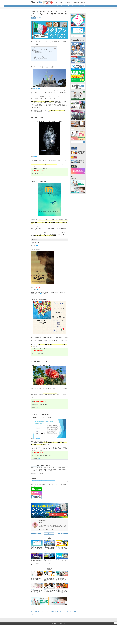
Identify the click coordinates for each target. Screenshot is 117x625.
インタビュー (43, 611)
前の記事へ (36, 533)
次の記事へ (62, 533)
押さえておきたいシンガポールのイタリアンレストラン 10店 (43, 480)
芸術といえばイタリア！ (36, 50)
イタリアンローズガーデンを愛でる (38, 56)
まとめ (45, 5)
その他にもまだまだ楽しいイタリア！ (38, 57)
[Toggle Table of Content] (55, 48)
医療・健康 (74, 5)
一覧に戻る (49, 533)
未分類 (36, 614)
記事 (56, 2)
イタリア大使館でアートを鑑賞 (38, 53)
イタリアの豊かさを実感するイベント (38, 59)
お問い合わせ (83, 2)
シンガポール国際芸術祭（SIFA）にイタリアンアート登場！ (42, 51)
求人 (85, 5)
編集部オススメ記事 (55, 611)
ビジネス (66, 611)
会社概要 (61, 2)
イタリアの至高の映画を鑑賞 (37, 52)
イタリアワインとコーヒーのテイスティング (40, 58)
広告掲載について (68, 2)
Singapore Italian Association (37, 438)
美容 (68, 5)
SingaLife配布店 (76, 2)
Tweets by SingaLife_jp (74, 178)
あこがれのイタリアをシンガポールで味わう (39, 49)
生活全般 (51, 5)
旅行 (80, 5)
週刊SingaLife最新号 (77, 40)
